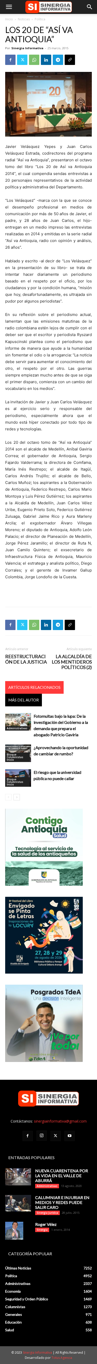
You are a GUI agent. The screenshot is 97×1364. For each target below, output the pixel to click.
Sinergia (42, 1230)
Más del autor (23, 700)
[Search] (90, 7)
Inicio (9, 19)
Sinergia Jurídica (47, 1213)
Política (40, 19)
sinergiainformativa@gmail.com (60, 1121)
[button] (9, 7)
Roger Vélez (46, 1224)
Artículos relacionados (34, 687)
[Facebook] (10, 60)
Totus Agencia (61, 1357)
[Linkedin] (46, 60)
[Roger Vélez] (14, 1231)
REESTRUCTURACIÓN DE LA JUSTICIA (26, 659)
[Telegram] (58, 60)
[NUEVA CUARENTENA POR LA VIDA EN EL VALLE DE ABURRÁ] (18, 1176)
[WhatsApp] (34, 60)
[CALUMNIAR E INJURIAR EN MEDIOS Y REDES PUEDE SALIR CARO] (18, 1203)
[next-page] (16, 797)
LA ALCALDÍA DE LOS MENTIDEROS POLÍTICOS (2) (72, 662)
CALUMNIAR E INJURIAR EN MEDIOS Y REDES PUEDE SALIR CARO (62, 1202)
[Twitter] (22, 60)
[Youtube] (69, 1136)
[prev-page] (8, 797)
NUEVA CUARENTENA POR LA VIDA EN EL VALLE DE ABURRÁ (61, 1175)
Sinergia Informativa (27, 48)
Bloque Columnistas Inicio (15, 757)
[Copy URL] (70, 60)
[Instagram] (41, 1136)
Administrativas (17, 728)
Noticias (24, 19)
